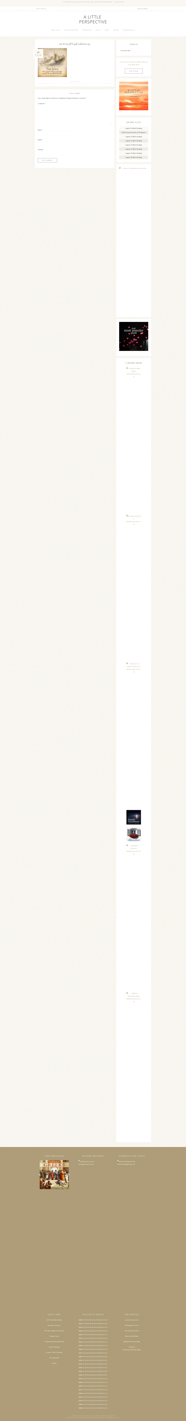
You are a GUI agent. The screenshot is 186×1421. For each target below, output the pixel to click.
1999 (80, 1404)
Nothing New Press (132, 1325)
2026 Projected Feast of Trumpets (134, 132)
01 (84, 1320)
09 (101, 1323)
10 (103, 1323)
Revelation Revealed (132, 1331)
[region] (54, 1174)
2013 (80, 1368)
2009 (80, 1382)
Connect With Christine (54, 1352)
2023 (80, 1331)
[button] (61, 1174)
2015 (80, 1360)
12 (106, 1323)
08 (99, 1320)
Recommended (54, 1358)
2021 (80, 1338)
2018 (80, 1349)
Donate (54, 1363)
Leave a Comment (74, 81)
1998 (80, 1408)
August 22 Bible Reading (133, 141)
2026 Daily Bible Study (54, 1320)
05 (92, 1320)
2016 (80, 1357)
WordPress (110, 1417)
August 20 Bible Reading (133, 149)
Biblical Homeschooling (132, 1341)
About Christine (54, 1347)
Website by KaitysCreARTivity (105, 1415)
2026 (80, 1320)
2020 (80, 1342)
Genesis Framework (98, 1417)
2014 (80, 1364)
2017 (80, 1353)
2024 (80, 1327)
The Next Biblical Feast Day (54, 1331)
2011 (80, 1375)
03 (88, 1320)
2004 (80, 1401)
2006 (80, 1393)
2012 (80, 1371)
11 (104, 1323)
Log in (117, 1417)
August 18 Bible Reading (133, 157)
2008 (80, 1386)
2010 (80, 1379)
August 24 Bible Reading (133, 128)
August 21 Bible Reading (133, 145)
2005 (80, 1397)
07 (96, 1320)
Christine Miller (89, 1415)
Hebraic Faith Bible (131, 1336)
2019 (80, 1346)
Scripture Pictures (54, 1325)
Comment (42, 103)
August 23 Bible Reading (133, 136)
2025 (80, 1323)
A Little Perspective (93, 19)
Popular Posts (54, 1336)
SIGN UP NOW (133, 71)
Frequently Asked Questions (54, 1341)
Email (40, 140)
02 (86, 1320)
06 (94, 1320)
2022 (80, 1334)
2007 (80, 1390)
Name (40, 130)
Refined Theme (84, 1417)
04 (90, 1320)
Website (40, 150)
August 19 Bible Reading (133, 153)
